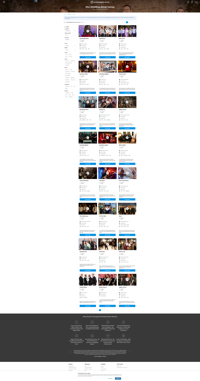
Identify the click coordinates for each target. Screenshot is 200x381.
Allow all (118, 378)
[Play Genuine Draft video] (87, 66)
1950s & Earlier (67, 92)
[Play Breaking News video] (87, 102)
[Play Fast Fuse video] (107, 244)
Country (71, 69)
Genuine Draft (84, 74)
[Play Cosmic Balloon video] (87, 173)
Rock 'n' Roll (73, 79)
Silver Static (122, 145)
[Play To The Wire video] (107, 208)
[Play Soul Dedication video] (87, 31)
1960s (72, 92)
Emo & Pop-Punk (67, 73)
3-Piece (66, 54)
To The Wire (102, 216)
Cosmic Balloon (84, 180)
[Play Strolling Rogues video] (107, 66)
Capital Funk (83, 251)
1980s (69, 94)
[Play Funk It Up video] (127, 244)
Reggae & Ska (73, 77)
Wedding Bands (69, 14)
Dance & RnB (67, 71)
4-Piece (70, 54)
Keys (74, 86)
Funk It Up (122, 251)
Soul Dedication (84, 38)
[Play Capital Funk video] (87, 244)
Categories (67, 28)
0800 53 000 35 (119, 366)
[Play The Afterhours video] (87, 208)
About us (102, 367)
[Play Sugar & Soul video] (127, 279)
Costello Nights (84, 145)
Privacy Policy (103, 370)
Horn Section (67, 86)
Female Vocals (73, 60)
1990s (73, 94)
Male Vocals (67, 60)
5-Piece (66, 56)
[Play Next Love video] (127, 31)
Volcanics (102, 180)
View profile (87, 57)
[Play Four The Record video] (127, 173)
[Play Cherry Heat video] (127, 66)
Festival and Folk (67, 75)
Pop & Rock (67, 77)
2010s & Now (70, 96)
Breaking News (84, 109)
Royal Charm (103, 287)
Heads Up (102, 109)
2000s (66, 96)
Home (64, 14)
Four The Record (123, 180)
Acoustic (66, 69)
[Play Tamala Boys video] (87, 279)
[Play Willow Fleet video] (127, 102)
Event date (67, 37)
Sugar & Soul (122, 287)
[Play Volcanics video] (107, 173)
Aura (120, 216)
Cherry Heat (122, 74)
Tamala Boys (83, 287)
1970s (66, 94)
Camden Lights (103, 145)
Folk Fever (102, 38)
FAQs (85, 366)
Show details (110, 378)
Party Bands (70, 370)
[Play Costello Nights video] (87, 137)
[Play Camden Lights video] (107, 137)
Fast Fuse (102, 251)
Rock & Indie (67, 79)
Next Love (122, 38)
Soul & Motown (67, 81)
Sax (71, 86)
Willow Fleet (122, 109)
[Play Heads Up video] (107, 102)
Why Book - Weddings (88, 367)
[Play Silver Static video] (127, 137)
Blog (85, 370)
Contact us (102, 366)
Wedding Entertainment (72, 367)
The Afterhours (84, 216)
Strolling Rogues (104, 74)
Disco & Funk (73, 71)
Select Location (68, 33)
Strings (66, 88)
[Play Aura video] (127, 208)
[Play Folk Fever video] (107, 31)
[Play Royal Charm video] (107, 279)
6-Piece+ (70, 56)
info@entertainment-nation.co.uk (122, 367)
